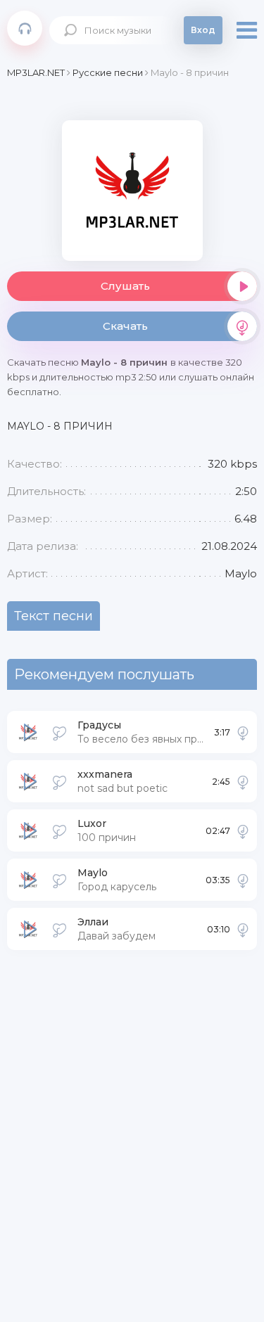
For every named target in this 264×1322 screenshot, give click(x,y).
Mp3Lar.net (24, 28)
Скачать (125, 326)
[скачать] (243, 732)
